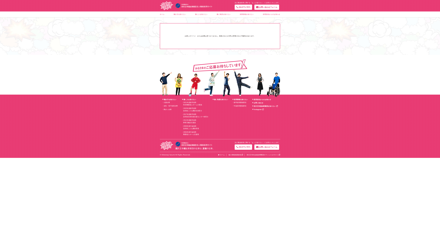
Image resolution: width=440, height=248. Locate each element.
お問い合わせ (258, 103)
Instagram (258, 109)
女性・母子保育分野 (171, 106)
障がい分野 (168, 109)
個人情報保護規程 (234, 155)
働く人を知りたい (201, 14)
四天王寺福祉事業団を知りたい (265, 106)
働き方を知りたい (180, 14)
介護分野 (167, 102)
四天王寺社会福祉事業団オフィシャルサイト (262, 155)
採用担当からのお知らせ (271, 14)
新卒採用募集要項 (240, 102)
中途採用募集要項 (240, 106)
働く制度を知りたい (224, 14)
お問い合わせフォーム (268, 7)
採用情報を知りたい (247, 14)
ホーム (162, 14)
